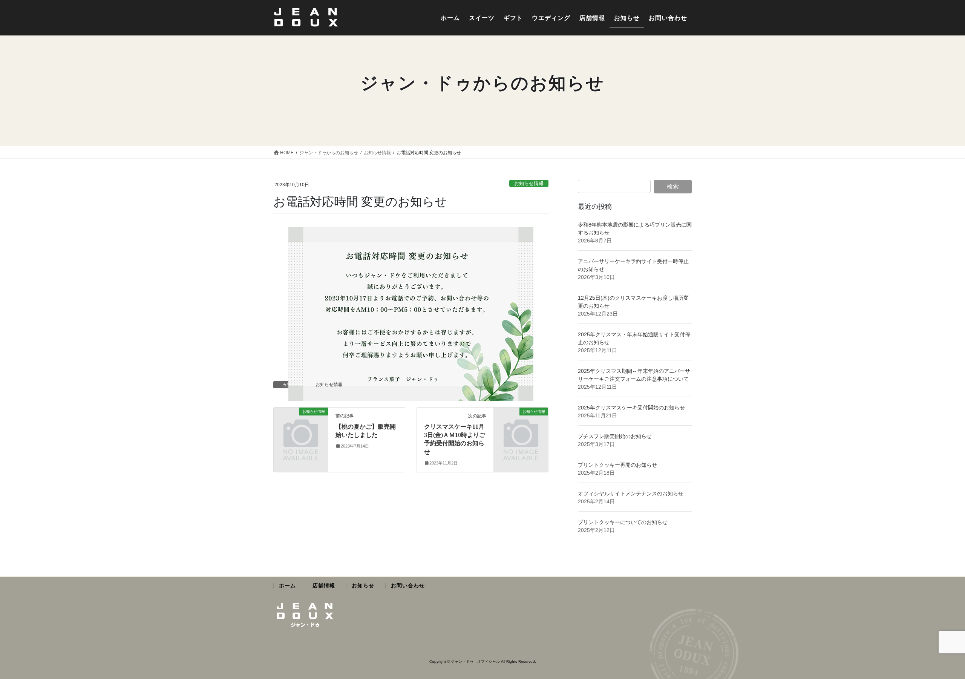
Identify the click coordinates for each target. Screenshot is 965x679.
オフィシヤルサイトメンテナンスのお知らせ (630, 493)
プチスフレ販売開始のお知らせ (615, 436)
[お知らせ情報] (301, 423)
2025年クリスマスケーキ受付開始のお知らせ (632, 408)
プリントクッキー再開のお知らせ (617, 465)
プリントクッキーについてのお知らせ (623, 522)
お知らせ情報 (529, 183)
